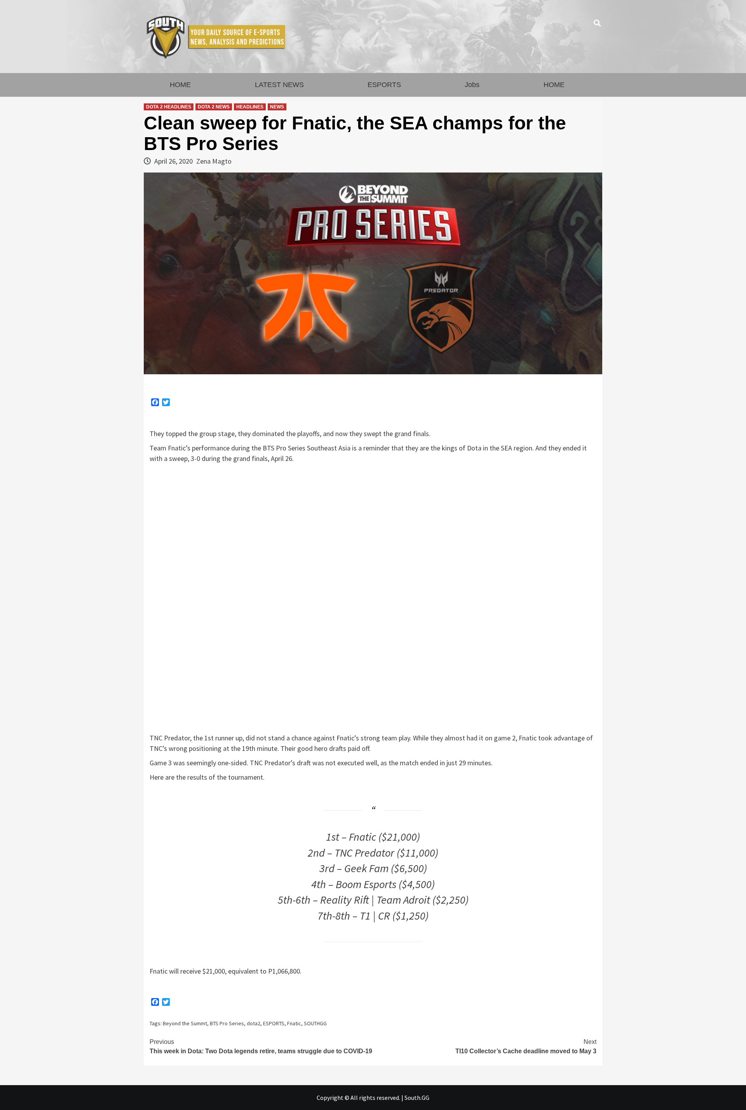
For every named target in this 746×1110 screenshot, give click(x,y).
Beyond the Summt (185, 1023)
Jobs (472, 85)
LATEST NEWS (279, 85)
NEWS (277, 107)
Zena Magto (214, 161)
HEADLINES (249, 107)
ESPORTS (384, 85)
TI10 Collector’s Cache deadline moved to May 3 (525, 1046)
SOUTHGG (315, 1023)
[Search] (597, 23)
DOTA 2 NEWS (214, 107)
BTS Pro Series (227, 1023)
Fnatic (294, 1023)
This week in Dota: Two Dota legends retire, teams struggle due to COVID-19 (261, 1046)
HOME (180, 85)
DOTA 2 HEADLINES (168, 107)
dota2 (253, 1023)
